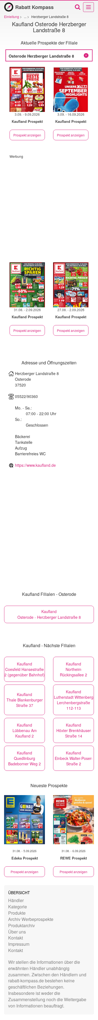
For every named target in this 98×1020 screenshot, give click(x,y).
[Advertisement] (49, 208)
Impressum (18, 944)
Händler (16, 900)
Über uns (17, 932)
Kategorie (17, 906)
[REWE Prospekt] (73, 819)
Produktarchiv (21, 925)
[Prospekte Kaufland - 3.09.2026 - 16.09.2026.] (70, 89)
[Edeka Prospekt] (24, 819)
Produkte (17, 913)
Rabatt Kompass (34, 7)
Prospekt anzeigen (27, 135)
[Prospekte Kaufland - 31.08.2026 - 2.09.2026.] (27, 284)
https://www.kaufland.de (35, 465)
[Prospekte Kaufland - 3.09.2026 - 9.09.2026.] (27, 89)
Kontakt (15, 938)
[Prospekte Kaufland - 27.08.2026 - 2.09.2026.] (70, 284)
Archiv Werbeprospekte (30, 919)
